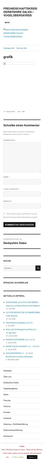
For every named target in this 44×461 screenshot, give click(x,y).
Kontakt (6, 412)
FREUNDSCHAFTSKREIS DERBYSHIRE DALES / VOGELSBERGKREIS (20, 11)
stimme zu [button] (32, 457)
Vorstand (7, 418)
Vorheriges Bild (8, 48)
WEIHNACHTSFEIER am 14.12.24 (20, 339)
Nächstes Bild (22, 48)
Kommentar (9, 140)
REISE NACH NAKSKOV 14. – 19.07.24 (22, 346)
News (5, 394)
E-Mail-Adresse (11, 189)
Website (7, 201)
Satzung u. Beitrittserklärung (15, 424)
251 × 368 (21, 111)
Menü (7, 22)
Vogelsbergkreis (10, 388)
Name (6, 177)
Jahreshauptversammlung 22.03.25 (19, 322)
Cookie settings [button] (18, 457)
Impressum (8, 436)
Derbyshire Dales (11, 382)
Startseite (7, 370)
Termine (6, 406)
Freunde (7, 400)
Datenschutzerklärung (12, 430)
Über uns (7, 376)
